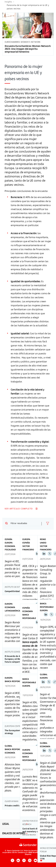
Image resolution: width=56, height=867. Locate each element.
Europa (8, 542)
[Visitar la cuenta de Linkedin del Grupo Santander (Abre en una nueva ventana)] (18, 860)
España (8, 539)
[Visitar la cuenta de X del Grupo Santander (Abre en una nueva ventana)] (12, 860)
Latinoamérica (12, 610)
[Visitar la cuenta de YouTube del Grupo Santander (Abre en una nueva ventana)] (35, 860)
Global (43, 674)
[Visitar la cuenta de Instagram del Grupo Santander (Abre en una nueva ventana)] (29, 860)
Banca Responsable (29, 616)
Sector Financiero (28, 548)
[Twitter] (49, 553)
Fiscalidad (10, 549)
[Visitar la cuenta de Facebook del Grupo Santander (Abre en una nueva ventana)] (24, 860)
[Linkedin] (44, 553)
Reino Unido (43, 541)
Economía (10, 546)
